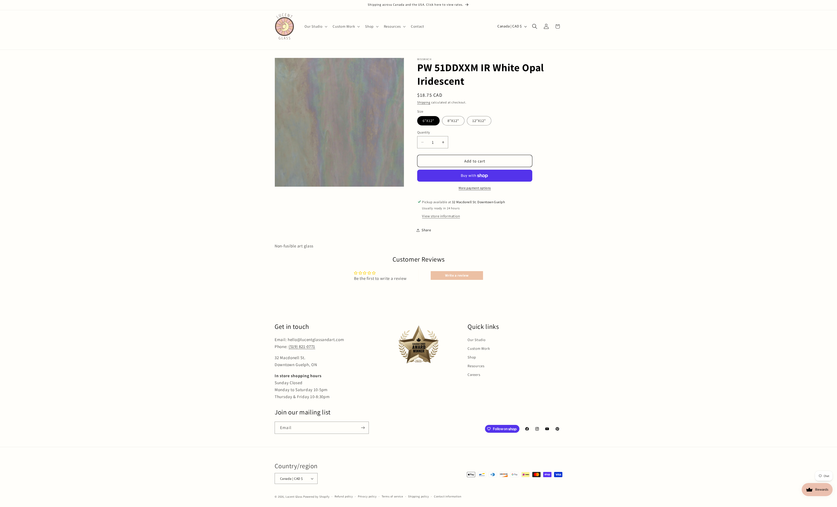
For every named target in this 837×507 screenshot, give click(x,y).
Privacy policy (367, 496)
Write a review (456, 275)
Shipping (423, 102)
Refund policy (344, 496)
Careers (474, 374)
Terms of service (392, 496)
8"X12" (453, 120)
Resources (476, 365)
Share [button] (426, 230)
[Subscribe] (363, 428)
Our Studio (476, 339)
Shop (472, 357)
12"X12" (479, 120)
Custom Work (479, 348)
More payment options (475, 188)
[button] (315, 26)
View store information (441, 216)
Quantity (423, 132)
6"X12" (428, 120)
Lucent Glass (294, 497)
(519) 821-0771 (302, 346)
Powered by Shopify (316, 497)
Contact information (447, 496)
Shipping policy (418, 496)
